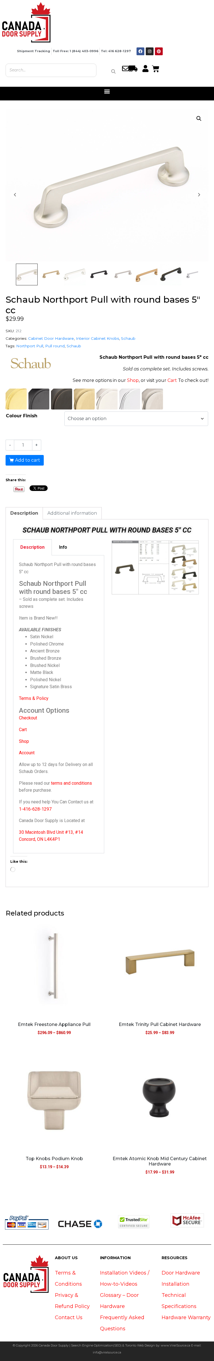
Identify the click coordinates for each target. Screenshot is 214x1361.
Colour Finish (21, 415)
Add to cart (27, 460)
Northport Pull (29, 346)
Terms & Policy (33, 698)
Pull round (55, 346)
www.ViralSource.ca (175, 1345)
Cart (172, 380)
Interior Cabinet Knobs (97, 338)
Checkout (28, 718)
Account (27, 752)
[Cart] (155, 68)
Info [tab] (63, 547)
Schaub (128, 338)
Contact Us (68, 1317)
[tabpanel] (58, 704)
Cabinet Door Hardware (51, 338)
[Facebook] (140, 51)
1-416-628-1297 (35, 809)
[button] (107, 91)
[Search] (113, 71)
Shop (133, 380)
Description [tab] (24, 513)
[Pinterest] (159, 51)
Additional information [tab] (72, 513)
